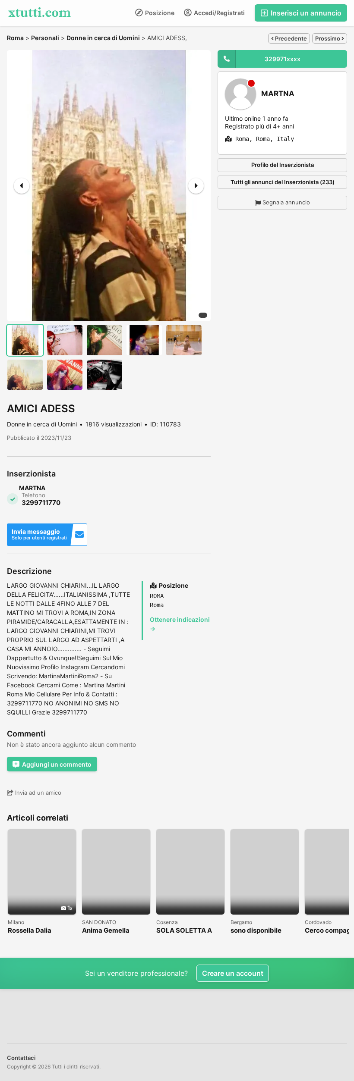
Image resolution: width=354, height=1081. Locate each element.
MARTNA (277, 94)
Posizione (159, 12)
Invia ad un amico (37, 792)
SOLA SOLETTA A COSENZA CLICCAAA (190, 930)
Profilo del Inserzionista (282, 164)
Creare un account (232, 973)
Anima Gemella (106, 930)
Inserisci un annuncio (305, 13)
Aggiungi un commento (57, 764)
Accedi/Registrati (219, 12)
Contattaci (21, 1057)
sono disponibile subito (256, 930)
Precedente (290, 38)
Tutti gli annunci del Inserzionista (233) (283, 182)
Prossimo (328, 38)
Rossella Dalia (29, 930)
